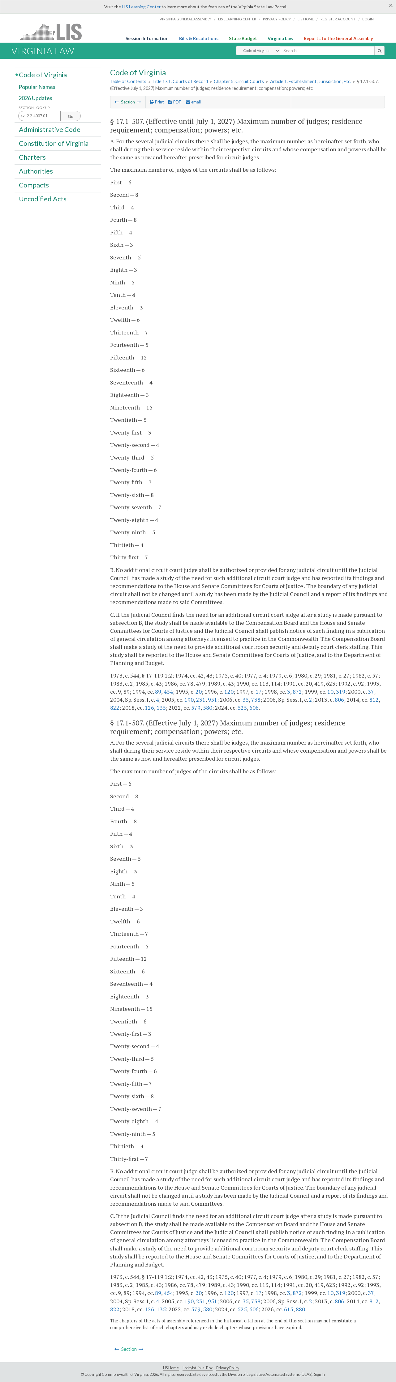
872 (297, 691)
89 (158, 691)
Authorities (36, 171)
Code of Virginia (43, 74)
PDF (176, 101)
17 (259, 691)
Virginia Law (280, 38)
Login (368, 19)
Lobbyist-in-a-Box (198, 1368)
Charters (32, 157)
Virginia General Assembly (185, 19)
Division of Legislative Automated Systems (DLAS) (270, 1374)
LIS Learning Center (141, 6)
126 (149, 707)
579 (195, 707)
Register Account (338, 19)
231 (200, 699)
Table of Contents (128, 81)
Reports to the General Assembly (338, 38)
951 (212, 699)
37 (371, 691)
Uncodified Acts (43, 199)
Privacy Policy (277, 19)
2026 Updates (35, 98)
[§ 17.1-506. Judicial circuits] (117, 101)
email (195, 101)
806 (339, 699)
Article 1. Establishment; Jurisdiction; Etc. (310, 81)
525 (242, 707)
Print (159, 101)
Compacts (34, 185)
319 (340, 691)
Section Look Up (34, 108)
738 (255, 699)
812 (374, 699)
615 (288, 1309)
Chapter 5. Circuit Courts (239, 81)
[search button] (379, 50)
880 (300, 1309)
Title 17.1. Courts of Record (180, 81)
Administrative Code (49, 129)
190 (189, 699)
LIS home (306, 19)
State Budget (243, 38)
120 (229, 691)
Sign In (319, 1374)
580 (207, 707)
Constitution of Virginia (53, 143)
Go (70, 116)
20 (199, 691)
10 (330, 691)
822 (114, 707)
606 (254, 707)
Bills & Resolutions (198, 38)
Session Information (147, 38)
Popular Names (37, 87)
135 (161, 707)
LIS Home (171, 1368)
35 (246, 699)
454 (168, 691)
